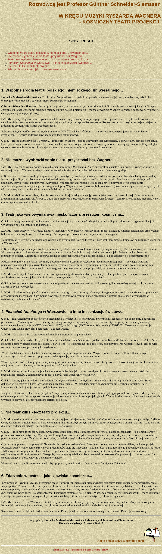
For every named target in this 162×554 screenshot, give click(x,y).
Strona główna (61, 549)
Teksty (105, 549)
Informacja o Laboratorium (85, 549)
